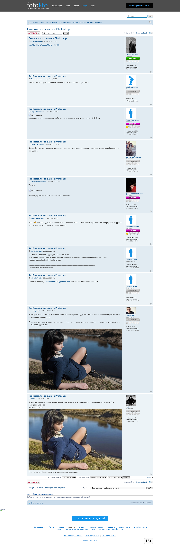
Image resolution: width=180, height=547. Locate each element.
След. (149, 477)
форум (71, 527)
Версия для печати (150, 22)
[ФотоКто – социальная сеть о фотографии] (37, 4)
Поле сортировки (83, 477)
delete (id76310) (36, 278)
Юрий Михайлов (36, 79)
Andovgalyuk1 (35, 311)
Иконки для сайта (109, 536)
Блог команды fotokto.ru (73, 536)
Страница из (141, 33)
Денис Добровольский (38, 181)
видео (61, 527)
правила (111, 527)
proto (32, 398)
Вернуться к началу (151, 72)
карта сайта (124, 527)
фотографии (39, 527)
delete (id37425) (36, 251)
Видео (76, 6)
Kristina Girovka (36, 41)
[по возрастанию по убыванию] (119, 477)
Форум (84, 6)
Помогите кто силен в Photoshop (48, 29)
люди (81, 527)
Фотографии (57, 6)
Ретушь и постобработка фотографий (87, 22)
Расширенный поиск (145, 18)
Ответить (30, 32)
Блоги (68, 6)
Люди (93, 6)
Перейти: (86, 488)
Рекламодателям (92, 536)
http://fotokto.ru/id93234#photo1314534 (44, 45)
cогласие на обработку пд (111, 529)
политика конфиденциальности (80, 529)
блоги (51, 527)
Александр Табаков (37, 144)
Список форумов (37, 22)
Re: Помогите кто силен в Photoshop (47, 76)
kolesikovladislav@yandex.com (57, 282)
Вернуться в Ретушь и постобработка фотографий (47, 488)
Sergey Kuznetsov (37, 111)
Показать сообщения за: (53, 477)
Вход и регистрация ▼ (139, 6)
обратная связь (95, 527)
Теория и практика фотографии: (58, 22)
